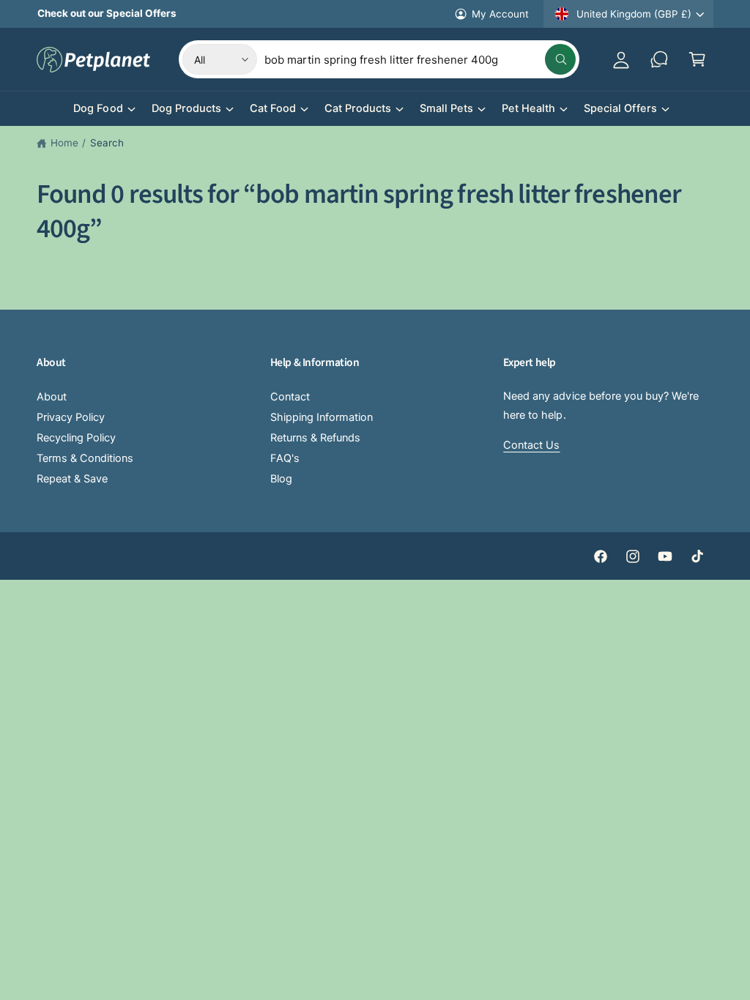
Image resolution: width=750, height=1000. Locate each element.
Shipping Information (321, 417)
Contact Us (531, 445)
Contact (290, 396)
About (52, 396)
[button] (697, 59)
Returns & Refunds (315, 437)
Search (107, 143)
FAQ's (285, 458)
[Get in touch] (659, 59)
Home (64, 143)
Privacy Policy (71, 417)
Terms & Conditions (85, 458)
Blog (281, 478)
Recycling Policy (76, 437)
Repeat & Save (72, 478)
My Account (500, 14)
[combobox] (420, 59)
